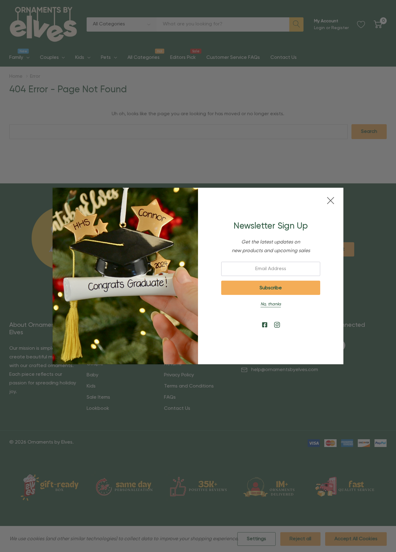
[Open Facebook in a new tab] (264, 325)
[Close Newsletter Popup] (330, 200)
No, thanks (270, 304)
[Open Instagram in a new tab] (277, 325)
